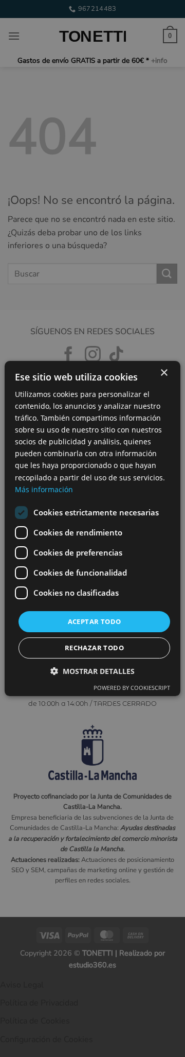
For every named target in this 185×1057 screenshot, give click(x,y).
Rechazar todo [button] (94, 647)
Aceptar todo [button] (94, 621)
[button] (92, 671)
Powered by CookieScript (132, 687)
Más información (44, 489)
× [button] (164, 373)
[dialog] (92, 528)
